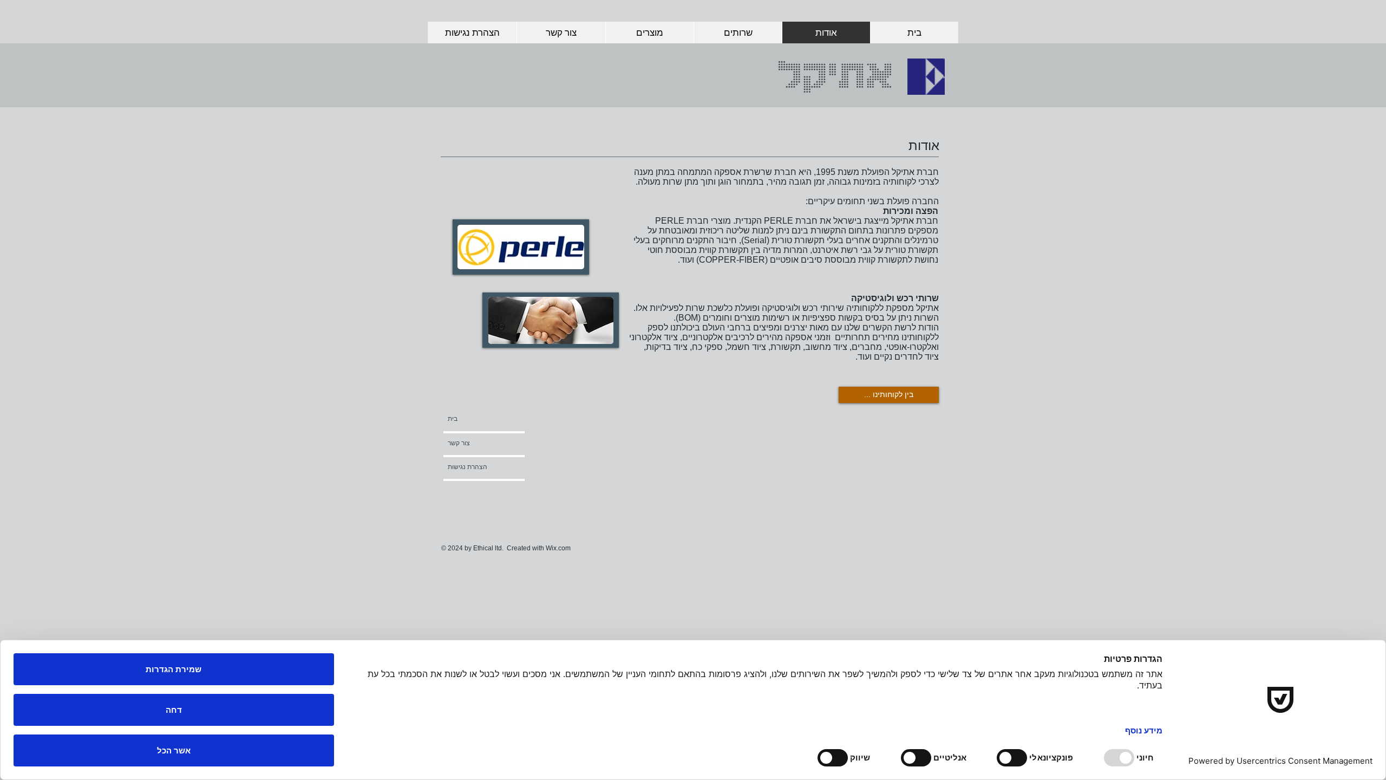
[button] (477, 491)
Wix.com (558, 548)
